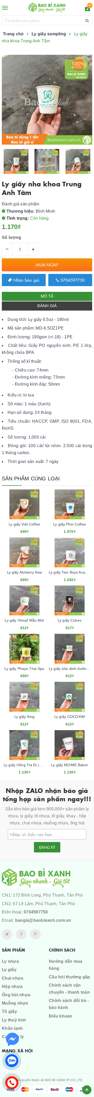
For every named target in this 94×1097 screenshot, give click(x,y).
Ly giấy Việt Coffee (24, 524)
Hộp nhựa (12, 986)
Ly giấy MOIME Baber (69, 765)
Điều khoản (60, 1016)
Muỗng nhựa (15, 1003)
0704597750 (72, 280)
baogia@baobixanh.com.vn (43, 920)
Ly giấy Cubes (69, 620)
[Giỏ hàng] (87, 9)
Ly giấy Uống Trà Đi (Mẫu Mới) (29, 765)
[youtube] (35, 934)
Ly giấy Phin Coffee (69, 524)
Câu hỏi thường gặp (69, 977)
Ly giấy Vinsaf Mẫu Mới (24, 620)
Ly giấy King (24, 717)
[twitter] (7, 934)
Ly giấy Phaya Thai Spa (24, 669)
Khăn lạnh (12, 1028)
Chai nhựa (12, 978)
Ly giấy (9, 969)
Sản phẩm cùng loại (31, 478)
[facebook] (21, 934)
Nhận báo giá (25, 280)
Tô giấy (9, 1011)
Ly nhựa (10, 961)
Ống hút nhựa (16, 995)
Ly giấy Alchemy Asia (24, 572)
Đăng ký (47, 847)
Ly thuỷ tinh (14, 1020)
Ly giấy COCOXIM (69, 717)
